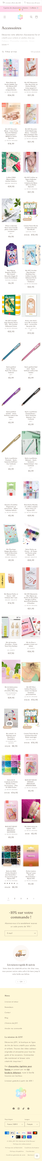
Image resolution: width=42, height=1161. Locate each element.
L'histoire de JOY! (11, 1023)
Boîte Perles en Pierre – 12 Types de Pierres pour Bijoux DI (31, 552)
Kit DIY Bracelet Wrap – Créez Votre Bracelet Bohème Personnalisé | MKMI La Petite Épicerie (11, 133)
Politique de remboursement (22, 1144)
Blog (6, 1018)
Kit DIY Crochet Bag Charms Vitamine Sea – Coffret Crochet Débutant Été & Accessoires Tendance (31, 276)
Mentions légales (33, 1155)
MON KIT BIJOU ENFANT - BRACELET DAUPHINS (11, 829)
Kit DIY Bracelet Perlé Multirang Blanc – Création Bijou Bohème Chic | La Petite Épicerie (31, 132)
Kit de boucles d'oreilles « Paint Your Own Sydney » (11, 645)
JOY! (14, 1141)
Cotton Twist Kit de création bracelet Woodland (31, 227)
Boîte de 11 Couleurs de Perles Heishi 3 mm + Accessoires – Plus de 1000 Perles (11, 783)
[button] (4, 17)
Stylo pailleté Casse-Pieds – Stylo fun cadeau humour (11, 369)
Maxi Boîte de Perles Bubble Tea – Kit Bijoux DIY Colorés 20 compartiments (11, 86)
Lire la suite (4, 44)
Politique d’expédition (17, 1151)
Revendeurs (9, 1007)
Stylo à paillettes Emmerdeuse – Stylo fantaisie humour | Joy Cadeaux (31, 415)
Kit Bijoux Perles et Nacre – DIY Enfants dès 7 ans (11, 596)
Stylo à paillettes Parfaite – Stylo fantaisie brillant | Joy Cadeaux (11, 461)
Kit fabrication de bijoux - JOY (31, 827)
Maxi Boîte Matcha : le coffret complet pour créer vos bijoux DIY (31, 507)
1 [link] (8, 898)
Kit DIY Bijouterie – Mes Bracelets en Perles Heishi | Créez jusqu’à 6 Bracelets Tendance (31, 86)
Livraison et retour (11, 1002)
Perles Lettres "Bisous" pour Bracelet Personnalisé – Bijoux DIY (31, 874)
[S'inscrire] (34, 933)
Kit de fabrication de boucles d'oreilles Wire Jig (11, 689)
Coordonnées (30, 1151)
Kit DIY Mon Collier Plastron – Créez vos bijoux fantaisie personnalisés (31, 690)
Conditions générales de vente (15, 1155)
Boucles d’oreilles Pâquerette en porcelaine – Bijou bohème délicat (11, 507)
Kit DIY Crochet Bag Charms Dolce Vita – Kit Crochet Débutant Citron (11, 323)
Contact (7, 1012)
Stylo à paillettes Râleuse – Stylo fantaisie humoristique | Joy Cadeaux (31, 461)
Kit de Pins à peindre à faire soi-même (31, 644)
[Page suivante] (33, 898)
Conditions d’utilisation (32, 1148)
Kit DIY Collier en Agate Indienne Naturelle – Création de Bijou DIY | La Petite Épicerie (30, 182)
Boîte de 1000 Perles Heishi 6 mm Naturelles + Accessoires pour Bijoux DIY (11, 874)
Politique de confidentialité (13, 1148)
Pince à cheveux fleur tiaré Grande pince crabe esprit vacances (11, 228)
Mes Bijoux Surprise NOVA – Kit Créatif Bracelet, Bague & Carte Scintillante (11, 274)
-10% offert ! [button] (2, 580)
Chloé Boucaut (30, 1141)
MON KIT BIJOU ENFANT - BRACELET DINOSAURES (31, 782)
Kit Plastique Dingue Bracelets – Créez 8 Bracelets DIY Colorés (11, 552)
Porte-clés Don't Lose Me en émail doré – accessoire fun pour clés (31, 323)
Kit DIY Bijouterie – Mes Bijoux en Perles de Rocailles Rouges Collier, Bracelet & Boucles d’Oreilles (31, 598)
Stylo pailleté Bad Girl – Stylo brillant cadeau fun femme (31, 369)
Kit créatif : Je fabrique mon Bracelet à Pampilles (11, 736)
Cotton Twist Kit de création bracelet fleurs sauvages (31, 735)
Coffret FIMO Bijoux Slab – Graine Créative (11, 179)
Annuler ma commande (13, 1028)
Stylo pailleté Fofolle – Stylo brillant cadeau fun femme (11, 414)
